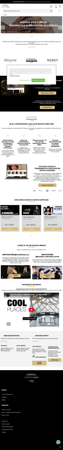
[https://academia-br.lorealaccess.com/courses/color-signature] (31, 218)
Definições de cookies (25, 80)
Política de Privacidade (7, 426)
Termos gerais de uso (7, 429)
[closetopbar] (61, 2)
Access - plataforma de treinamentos (11, 412)
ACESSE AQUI (54, 360)
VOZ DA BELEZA (39, 363)
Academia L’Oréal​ (47, 107)
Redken (4, 400)
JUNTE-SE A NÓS (47, 275)
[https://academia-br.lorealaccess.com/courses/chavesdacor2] (53, 218)
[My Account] (51, 7)
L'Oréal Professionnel (7, 394)
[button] (3, 27)
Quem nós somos (6, 409)
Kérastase (4, 397)
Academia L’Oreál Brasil (47, 185)
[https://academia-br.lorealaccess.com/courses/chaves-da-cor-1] (10, 218)
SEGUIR (16, 275)
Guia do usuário (6, 424)
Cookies (4, 432)
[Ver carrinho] (56, 7)
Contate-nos (5, 421)
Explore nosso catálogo (47, 93)
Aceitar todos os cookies (38, 80)
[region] (31, 75)
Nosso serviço (5, 415)
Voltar (4, 14)
